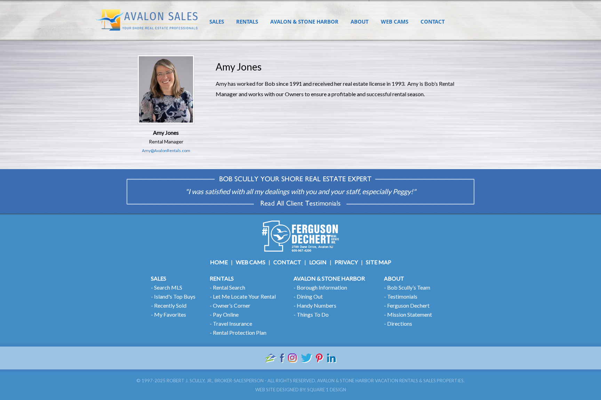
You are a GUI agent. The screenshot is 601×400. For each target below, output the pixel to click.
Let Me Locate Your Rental (244, 296)
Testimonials (402, 296)
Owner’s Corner (231, 305)
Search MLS (168, 287)
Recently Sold (170, 305)
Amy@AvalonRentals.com (166, 150)
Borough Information (322, 287)
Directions (399, 323)
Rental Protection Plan (239, 332)
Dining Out (310, 296)
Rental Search (229, 287)
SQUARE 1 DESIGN (326, 389)
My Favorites (170, 314)
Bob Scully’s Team (408, 287)
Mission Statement (409, 314)
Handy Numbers (316, 305)
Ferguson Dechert (408, 305)
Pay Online (226, 314)
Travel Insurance (232, 323)
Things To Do (313, 314)
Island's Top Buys (174, 296)
